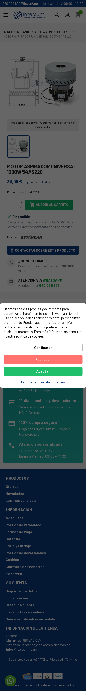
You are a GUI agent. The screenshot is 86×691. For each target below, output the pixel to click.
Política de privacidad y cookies (43, 382)
